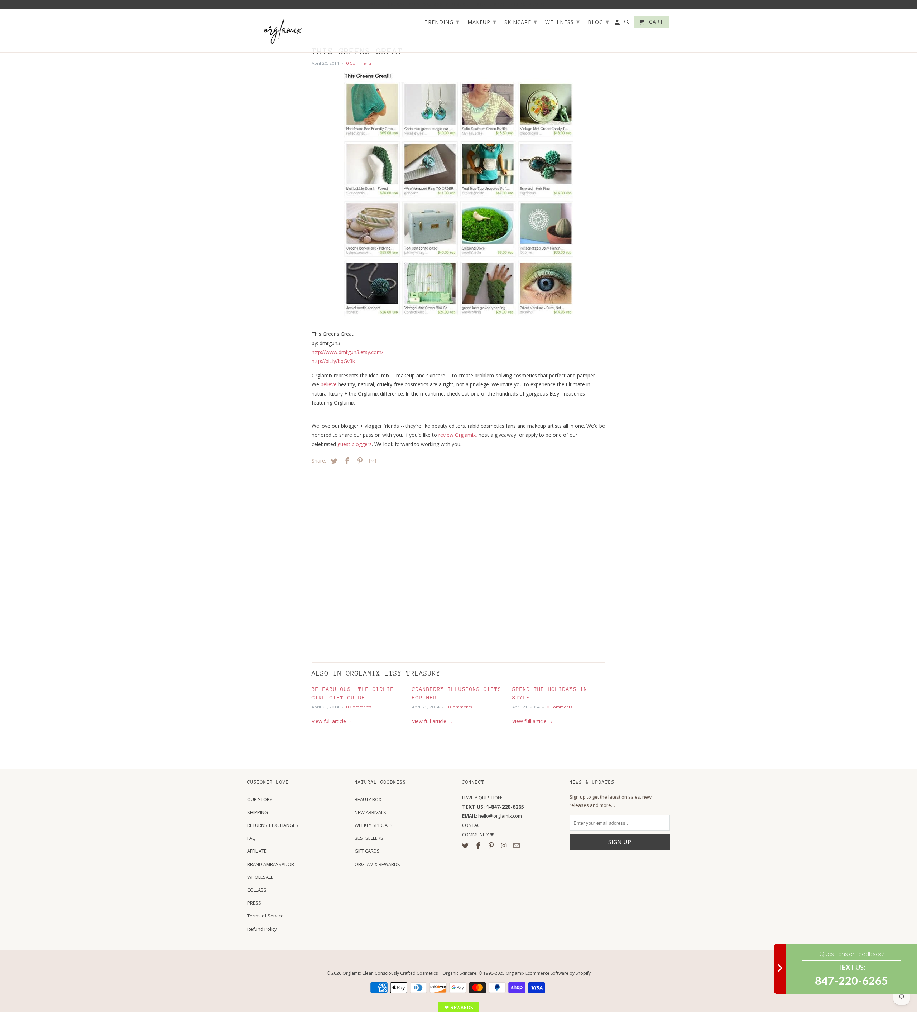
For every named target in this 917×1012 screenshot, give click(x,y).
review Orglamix (457, 434)
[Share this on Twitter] (333, 460)
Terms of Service (265, 915)
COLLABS (257, 890)
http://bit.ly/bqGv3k (333, 361)
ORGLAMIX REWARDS (377, 864)
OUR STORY (259, 799)
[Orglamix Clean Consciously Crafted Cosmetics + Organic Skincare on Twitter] (466, 845)
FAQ (251, 838)
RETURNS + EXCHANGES (272, 825)
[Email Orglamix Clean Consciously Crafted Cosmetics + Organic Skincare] (517, 845)
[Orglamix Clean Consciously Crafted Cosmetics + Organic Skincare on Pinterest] (492, 845)
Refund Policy (262, 929)
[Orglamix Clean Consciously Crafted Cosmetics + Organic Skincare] (283, 31)
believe (329, 384)
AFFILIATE (257, 851)
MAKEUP (481, 21)
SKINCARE (520, 21)
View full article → (332, 721)
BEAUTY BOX (368, 799)
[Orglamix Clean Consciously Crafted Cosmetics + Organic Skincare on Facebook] (479, 845)
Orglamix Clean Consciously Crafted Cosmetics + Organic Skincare (409, 973)
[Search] (627, 23)
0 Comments (359, 63)
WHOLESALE (260, 877)
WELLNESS (562, 21)
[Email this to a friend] (371, 460)
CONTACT (472, 825)
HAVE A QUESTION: (482, 797)
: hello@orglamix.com (492, 816)
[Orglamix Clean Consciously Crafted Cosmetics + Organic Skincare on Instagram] (504, 845)
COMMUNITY (476, 834)
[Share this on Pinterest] (359, 460)
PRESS (254, 903)
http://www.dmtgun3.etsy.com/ (347, 352)
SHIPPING (257, 812)
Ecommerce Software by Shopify (558, 973)
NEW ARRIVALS (370, 812)
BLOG (598, 21)
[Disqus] (362, 561)
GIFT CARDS (367, 851)
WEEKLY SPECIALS (374, 825)
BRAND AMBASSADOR (270, 864)
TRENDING (442, 21)
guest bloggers (354, 444)
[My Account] (618, 23)
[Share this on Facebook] (346, 460)
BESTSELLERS (369, 838)
